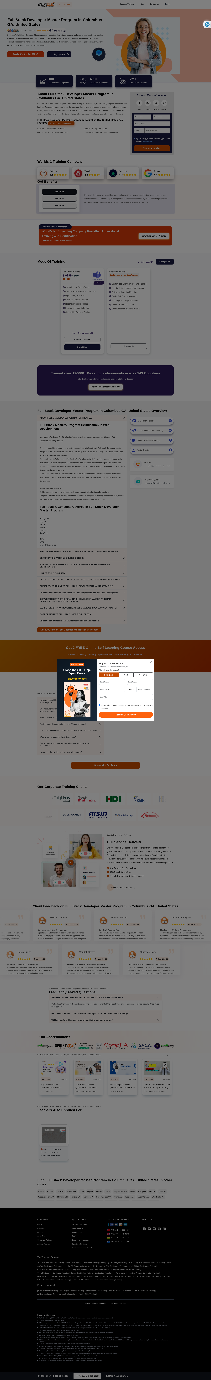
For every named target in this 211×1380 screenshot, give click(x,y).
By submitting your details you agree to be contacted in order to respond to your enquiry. (127, 706)
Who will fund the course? (109, 670)
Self (126, 675)
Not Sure (143, 675)
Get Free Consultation (126, 714)
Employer (108, 675)
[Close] (151, 662)
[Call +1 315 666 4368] (207, 24)
